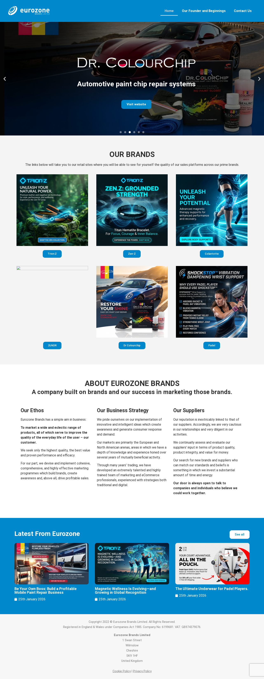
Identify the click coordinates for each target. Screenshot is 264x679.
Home (169, 11)
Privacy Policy (142, 671)
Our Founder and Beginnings (204, 11)
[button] (4, 78)
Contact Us (243, 11)
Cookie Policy (122, 671)
